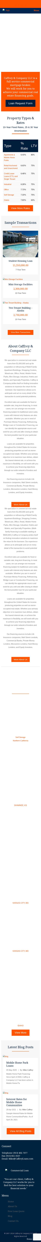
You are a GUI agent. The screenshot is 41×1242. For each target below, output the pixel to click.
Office (6, 190)
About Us (12, 1206)
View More (20, 1032)
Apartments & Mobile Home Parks (9, 157)
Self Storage (9, 195)
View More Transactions (20, 332)
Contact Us (13, 1221)
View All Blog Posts (20, 1131)
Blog (10, 1216)
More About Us (20, 504)
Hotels (6, 200)
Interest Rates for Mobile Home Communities (16, 1102)
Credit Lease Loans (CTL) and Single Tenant (11, 176)
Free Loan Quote (16, 1211)
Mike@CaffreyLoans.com (21, 1159)
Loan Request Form (20, 103)
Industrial (7, 184)
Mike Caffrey (28, 1070)
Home (11, 1201)
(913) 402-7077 (22, 5)
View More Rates (20, 208)
